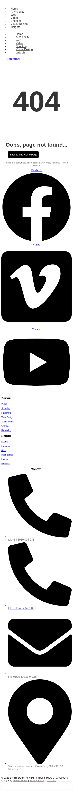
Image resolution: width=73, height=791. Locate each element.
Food (3, 450)
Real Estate (7, 454)
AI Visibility (17, 11)
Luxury (4, 459)
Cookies (51, 780)
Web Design (7, 417)
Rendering (6, 430)
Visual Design (19, 24)
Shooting (16, 20)
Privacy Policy (37, 780)
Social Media (7, 421)
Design (4, 441)
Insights (15, 27)
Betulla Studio (20, 780)
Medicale (5, 463)
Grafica (4, 426)
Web (13, 14)
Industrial (5, 446)
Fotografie (6, 413)
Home (14, 8)
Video (14, 17)
